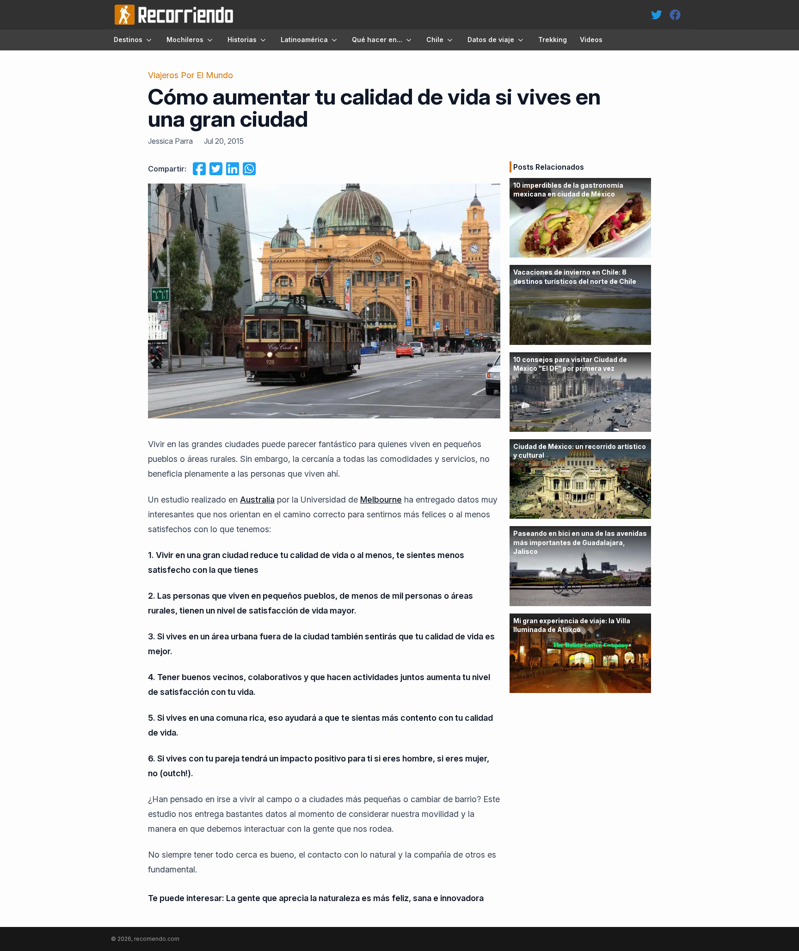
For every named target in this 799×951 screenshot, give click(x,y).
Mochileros (184, 39)
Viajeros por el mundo (190, 75)
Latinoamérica (304, 39)
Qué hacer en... (377, 39)
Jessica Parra (170, 141)
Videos (591, 39)
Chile (434, 39)
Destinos (128, 39)
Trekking (552, 39)
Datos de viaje (490, 39)
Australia (257, 499)
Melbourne (381, 499)
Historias (242, 39)
